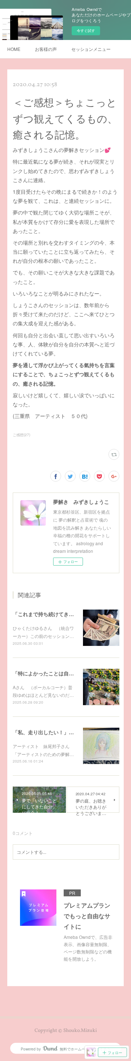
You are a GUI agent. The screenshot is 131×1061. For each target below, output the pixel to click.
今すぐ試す (86, 30)
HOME (13, 49)
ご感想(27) (21, 434)
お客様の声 (46, 49)
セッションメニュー (91, 49)
